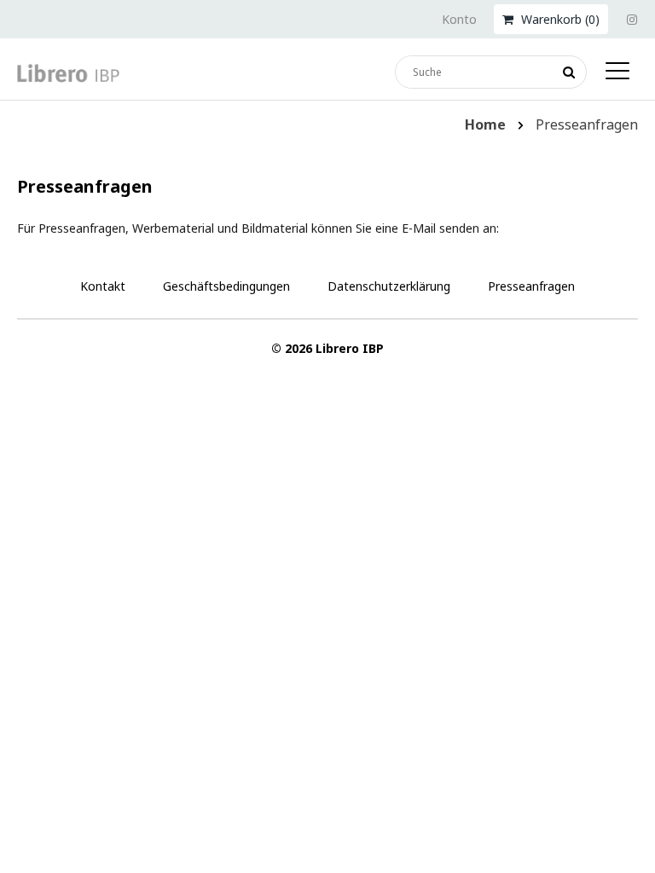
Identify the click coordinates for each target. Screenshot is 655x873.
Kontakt (102, 286)
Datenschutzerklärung (389, 286)
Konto (459, 19)
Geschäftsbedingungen (226, 286)
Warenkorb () (559, 19)
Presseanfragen (531, 286)
